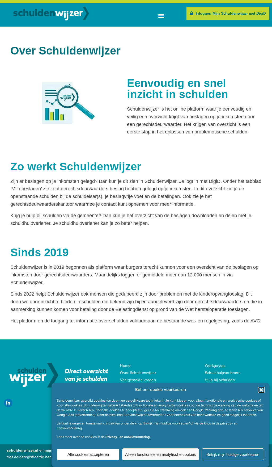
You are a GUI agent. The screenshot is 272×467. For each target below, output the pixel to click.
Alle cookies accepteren (88, 454)
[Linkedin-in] (8, 403)
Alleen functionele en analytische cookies (160, 454)
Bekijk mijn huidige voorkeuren (232, 454)
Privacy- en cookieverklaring (127, 437)
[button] (261, 390)
